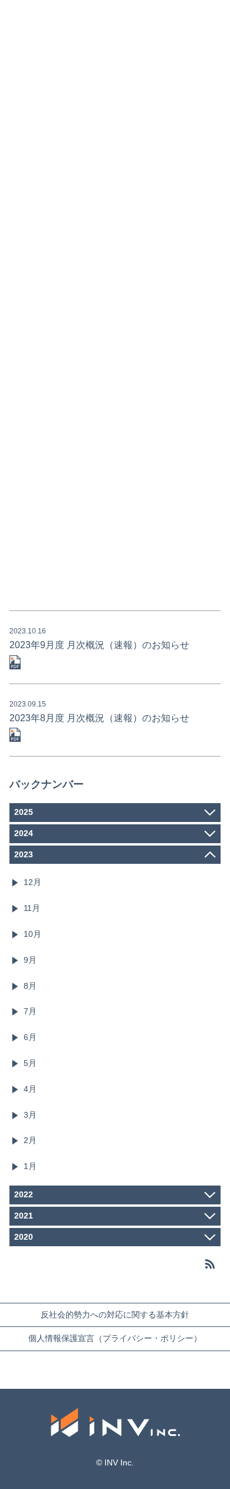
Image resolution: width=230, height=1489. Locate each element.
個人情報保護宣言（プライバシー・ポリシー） (115, 1338)
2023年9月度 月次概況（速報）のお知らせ (99, 645)
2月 (30, 1140)
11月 (32, 908)
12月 (32, 882)
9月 (30, 960)
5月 (30, 1063)
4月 (30, 1089)
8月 (30, 986)
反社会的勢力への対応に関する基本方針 (115, 1314)
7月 (30, 1011)
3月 (30, 1115)
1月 (30, 1166)
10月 (32, 934)
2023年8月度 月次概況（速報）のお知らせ (99, 718)
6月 (30, 1037)
